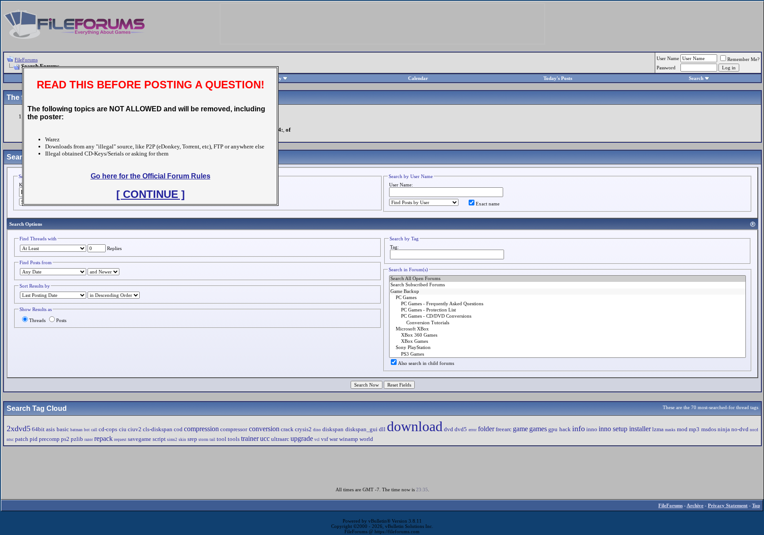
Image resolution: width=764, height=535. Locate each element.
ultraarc (280, 439)
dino (317, 430)
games (538, 429)
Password (666, 67)
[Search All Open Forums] (567, 279)
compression (201, 429)
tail (212, 439)
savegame (139, 439)
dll (382, 429)
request (120, 439)
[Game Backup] (567, 291)
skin (182, 439)
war (333, 439)
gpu (553, 429)
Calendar (418, 78)
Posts (61, 320)
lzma (658, 429)
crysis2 (303, 429)
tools (234, 439)
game (520, 429)
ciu (122, 429)
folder (486, 429)
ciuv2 (134, 429)
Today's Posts (557, 78)
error (473, 430)
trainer (250, 438)
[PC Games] (567, 298)
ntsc (10, 439)
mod (682, 429)
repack (103, 438)
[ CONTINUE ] (150, 194)
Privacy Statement (728, 505)
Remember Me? (743, 59)
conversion (264, 429)
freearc (504, 429)
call (94, 430)
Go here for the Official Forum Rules (150, 176)
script (159, 439)
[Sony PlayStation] (567, 348)
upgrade (301, 438)
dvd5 (461, 429)
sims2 (172, 439)
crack (287, 429)
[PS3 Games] (567, 354)
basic (63, 429)
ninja (724, 429)
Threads (37, 320)
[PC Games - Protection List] (567, 310)
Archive (695, 505)
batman (76, 430)
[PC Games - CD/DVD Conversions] (567, 316)
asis (50, 429)
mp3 (694, 429)
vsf (324, 439)
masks (670, 430)
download (415, 426)
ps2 (65, 439)
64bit (38, 429)
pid (34, 439)
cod (178, 429)
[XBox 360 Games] (567, 335)
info (578, 428)
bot (87, 430)
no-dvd (740, 429)
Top (756, 505)
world (366, 439)
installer (640, 429)
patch (21, 439)
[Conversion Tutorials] (567, 323)
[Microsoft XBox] (567, 329)
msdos (708, 429)
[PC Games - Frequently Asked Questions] (567, 304)
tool (221, 439)
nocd (754, 430)
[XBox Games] (567, 341)
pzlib (77, 439)
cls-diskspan (157, 429)
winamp (348, 439)
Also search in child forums (426, 363)
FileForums (26, 59)
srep (192, 439)
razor (88, 439)
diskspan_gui (361, 429)
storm (203, 439)
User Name (668, 58)
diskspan (333, 429)
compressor (233, 429)
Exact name (488, 203)
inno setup (613, 429)
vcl (317, 439)
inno (591, 429)
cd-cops (108, 429)
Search (696, 78)
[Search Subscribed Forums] (567, 285)
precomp (49, 439)
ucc (265, 438)
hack (565, 429)
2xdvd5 (19, 428)
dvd (448, 429)
